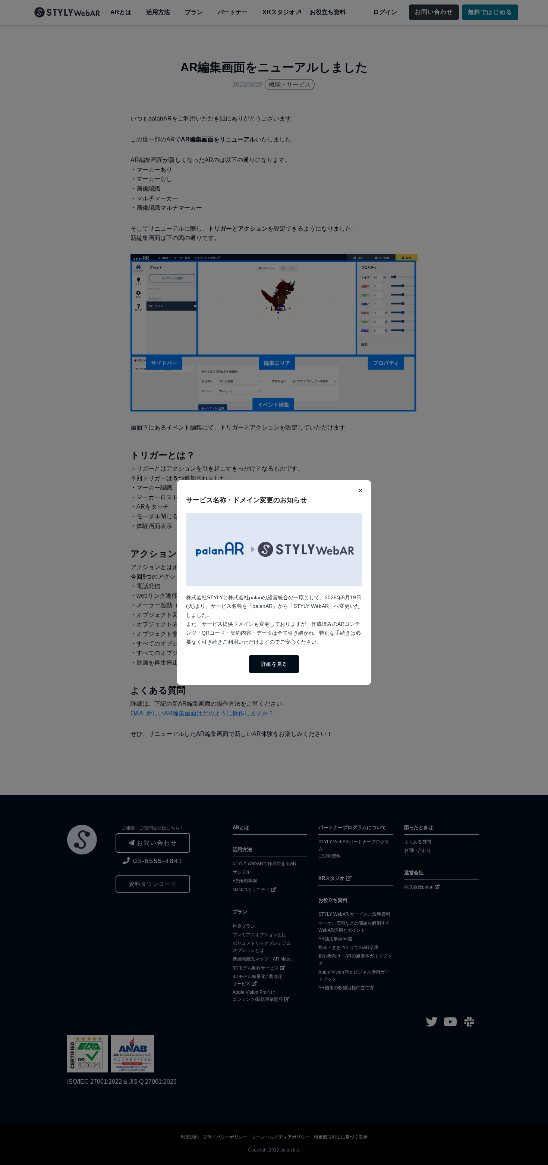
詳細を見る (274, 664)
